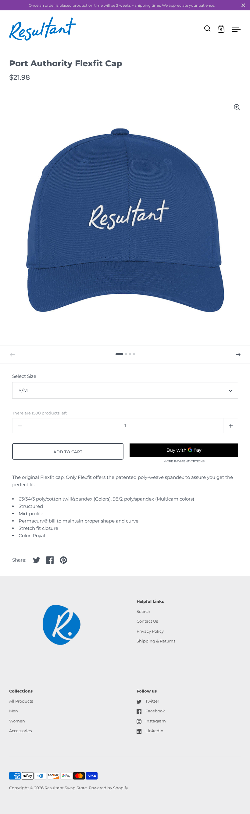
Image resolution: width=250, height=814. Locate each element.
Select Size (24, 376)
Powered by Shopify (108, 787)
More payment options (184, 461)
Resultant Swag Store (66, 787)
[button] (238, 355)
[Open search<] (207, 28)
